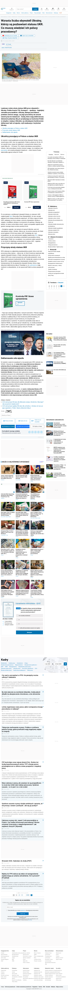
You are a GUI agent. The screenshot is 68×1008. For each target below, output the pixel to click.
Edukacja (56, 12)
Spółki (35, 898)
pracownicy (4, 150)
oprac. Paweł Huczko (7, 47)
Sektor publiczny (24, 12)
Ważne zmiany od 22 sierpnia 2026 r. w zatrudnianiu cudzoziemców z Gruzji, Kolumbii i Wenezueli (56, 192)
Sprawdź (20, 303)
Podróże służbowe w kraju (50, 913)
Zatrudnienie (20, 624)
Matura (13, 921)
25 (51, 286)
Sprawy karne (26, 898)
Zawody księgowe (4, 902)
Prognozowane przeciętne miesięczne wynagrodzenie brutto (56, 272)
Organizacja (3, 913)
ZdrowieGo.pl (59, 913)
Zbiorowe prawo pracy (6, 629)
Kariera (40, 930)
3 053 (27, 856)
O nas (2, 930)
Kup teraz (16, 207)
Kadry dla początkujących (19, 631)
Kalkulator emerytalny (53, 232)
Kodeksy (25, 923)
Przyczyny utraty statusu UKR (11, 130)
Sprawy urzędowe (26, 901)
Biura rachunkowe (49, 894)
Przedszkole (14, 913)
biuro (10, 216)
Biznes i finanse (37, 896)
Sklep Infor (25, 904)
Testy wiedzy (14, 925)
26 (54, 286)
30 (63, 286)
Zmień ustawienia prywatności (23, 930)
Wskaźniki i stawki (49, 911)
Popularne (51, 154)
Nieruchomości (49, 12)
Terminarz (53, 282)
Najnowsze (56, 154)
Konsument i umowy (27, 899)
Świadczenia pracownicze (7, 626)
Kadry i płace (3, 920)
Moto (43, 12)
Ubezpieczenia (16, 629)
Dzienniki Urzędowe (27, 917)
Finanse (57, 899)
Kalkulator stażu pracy (38, 920)
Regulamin (35, 930)
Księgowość (8, 12)
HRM (6, 628)
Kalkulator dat (51, 210)
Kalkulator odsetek (38, 918)
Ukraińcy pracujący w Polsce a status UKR (14, 128)
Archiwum (58, 915)
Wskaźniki (53, 249)
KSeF (60, 12)
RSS (44, 930)
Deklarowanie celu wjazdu (9, 132)
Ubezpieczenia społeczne (30, 626)
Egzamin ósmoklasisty (16, 923)
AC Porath (8, 44)
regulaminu (22, 871)
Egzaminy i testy (15, 918)
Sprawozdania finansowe (50, 906)
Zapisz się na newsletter (38, 420)
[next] (31, 856)
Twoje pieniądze (37, 12)
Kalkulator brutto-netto (53, 214)
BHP (2, 628)
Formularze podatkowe (61, 920)
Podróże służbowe (49, 918)
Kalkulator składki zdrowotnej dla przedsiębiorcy (56, 225)
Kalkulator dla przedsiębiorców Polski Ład (55, 221)
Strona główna (4, 16)
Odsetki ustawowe (49, 920)
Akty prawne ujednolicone (28, 921)
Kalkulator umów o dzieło (54, 218)
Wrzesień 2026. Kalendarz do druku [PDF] (56, 180)
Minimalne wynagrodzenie (50, 915)
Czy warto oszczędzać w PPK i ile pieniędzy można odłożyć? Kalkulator (56, 158)
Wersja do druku (9, 420)
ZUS (36, 235)
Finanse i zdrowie (37, 904)
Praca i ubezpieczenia (38, 899)
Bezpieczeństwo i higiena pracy (55, 246)
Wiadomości (14, 16)
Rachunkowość (4, 898)
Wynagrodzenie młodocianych (55, 263)
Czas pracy (50, 238)
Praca (24, 902)
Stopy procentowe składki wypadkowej (54, 252)
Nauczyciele (14, 917)
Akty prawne (26, 911)
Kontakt (48, 930)
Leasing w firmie (37, 902)
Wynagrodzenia (52, 242)
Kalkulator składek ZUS (53, 230)
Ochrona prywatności (10, 930)
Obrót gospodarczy (5, 899)
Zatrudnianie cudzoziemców (55, 420)
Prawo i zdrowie (26, 906)
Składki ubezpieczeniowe (50, 917)
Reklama (53, 930)
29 (61, 286)
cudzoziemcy (33, 265)
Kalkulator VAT (37, 917)
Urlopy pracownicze (52, 244)
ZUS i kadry (3, 901)
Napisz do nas (23, 420)
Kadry (14, 12)
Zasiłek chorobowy (52, 269)
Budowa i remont (59, 901)
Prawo (31, 12)
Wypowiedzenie (19, 626)
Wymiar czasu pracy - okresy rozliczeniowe (55, 266)
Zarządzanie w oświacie (17, 920)
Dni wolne (49, 334)
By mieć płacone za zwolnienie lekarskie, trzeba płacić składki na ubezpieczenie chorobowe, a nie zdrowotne (55, 161)
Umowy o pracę (51, 240)
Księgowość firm (5, 894)
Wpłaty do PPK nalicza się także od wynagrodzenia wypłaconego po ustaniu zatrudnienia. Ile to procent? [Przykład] (56, 184)
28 (59, 286)
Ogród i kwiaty (59, 902)
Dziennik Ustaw (26, 913)
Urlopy (26, 624)
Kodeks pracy (12, 624)
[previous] (14, 856)
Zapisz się (22, 875)
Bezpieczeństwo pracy (6, 631)
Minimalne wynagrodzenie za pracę (56, 259)
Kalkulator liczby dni (53, 208)
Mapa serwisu (59, 930)
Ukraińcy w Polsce (6, 415)
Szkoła (13, 915)
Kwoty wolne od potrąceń (54, 255)
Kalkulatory (53, 206)
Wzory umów (58, 918)
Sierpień (60, 282)
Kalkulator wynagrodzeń (54, 212)
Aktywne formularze (56, 237)
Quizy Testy (51, 275)
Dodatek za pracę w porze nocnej (56, 261)
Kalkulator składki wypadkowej (55, 228)
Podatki (2, 896)
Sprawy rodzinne (26, 896)
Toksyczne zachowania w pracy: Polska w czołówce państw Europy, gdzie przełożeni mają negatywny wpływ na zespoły (56, 165)
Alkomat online (51, 234)
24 (49, 286)
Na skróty (58, 911)
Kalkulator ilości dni (38, 915)
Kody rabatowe (59, 917)
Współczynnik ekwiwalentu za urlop (56, 257)
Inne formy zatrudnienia (27, 629)
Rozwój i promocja (5, 918)
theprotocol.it (58, 921)
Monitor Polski (26, 915)
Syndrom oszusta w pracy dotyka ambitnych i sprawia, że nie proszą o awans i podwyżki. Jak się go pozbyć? (56, 173)
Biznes (18, 12)
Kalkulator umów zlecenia (54, 216)
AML (46, 907)
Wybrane (62, 154)
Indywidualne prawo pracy (24, 628)
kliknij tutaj (30, 881)
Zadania (2, 917)
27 (56, 286)
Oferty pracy (30, 631)
